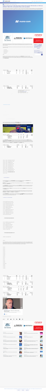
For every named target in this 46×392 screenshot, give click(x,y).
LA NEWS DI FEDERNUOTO (6, 177)
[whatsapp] (22, 319)
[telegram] (19, 319)
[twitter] (14, 319)
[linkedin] (17, 319)
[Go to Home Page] (9, 4)
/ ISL (16, 4)
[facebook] (8, 319)
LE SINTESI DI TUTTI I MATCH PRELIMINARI (7, 197)
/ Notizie (10, 4)
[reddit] (11, 319)
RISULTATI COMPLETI (24, 91)
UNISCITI (39, 48)
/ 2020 (15, 4)
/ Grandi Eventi (12, 4)
